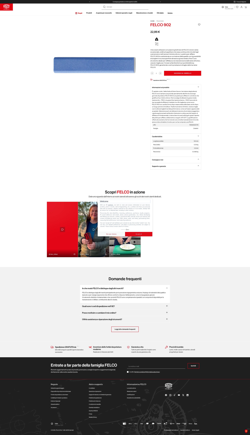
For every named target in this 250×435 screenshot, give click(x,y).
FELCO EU (59, 430)
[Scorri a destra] (160, 2)
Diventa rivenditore (94, 407)
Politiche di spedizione (95, 398)
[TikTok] (175, 395)
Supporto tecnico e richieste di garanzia (100, 394)
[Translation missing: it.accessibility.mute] (74, 254)
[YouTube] (179, 395)
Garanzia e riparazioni (95, 391)
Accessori (54, 407)
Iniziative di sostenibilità (133, 398)
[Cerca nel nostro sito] (104, 7)
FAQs (90, 414)
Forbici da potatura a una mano (59, 394)
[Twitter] (183, 395)
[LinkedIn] (187, 395)
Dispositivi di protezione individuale (61, 391)
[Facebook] (166, 395)
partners (110, 205)
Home (152, 21)
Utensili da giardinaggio (57, 388)
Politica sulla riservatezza (171, 430)
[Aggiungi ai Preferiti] (199, 24)
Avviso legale (195, 430)
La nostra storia (131, 388)
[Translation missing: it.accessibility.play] (62, 229)
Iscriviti (193, 366)
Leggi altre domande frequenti (125, 329)
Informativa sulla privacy (153, 372)
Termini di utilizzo (185, 430)
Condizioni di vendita (95, 404)
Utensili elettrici (55, 404)
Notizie (170, 13)
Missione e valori (131, 391)
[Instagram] (170, 395)
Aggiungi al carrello (182, 73)
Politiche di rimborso (95, 401)
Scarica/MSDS (93, 411)
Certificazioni (131, 394)
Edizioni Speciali (55, 401)
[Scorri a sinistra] (89, 2)
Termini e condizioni (140, 372)
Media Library (93, 417)
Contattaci (92, 388)
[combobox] (127, 7)
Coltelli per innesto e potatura (59, 398)
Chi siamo (160, 13)
